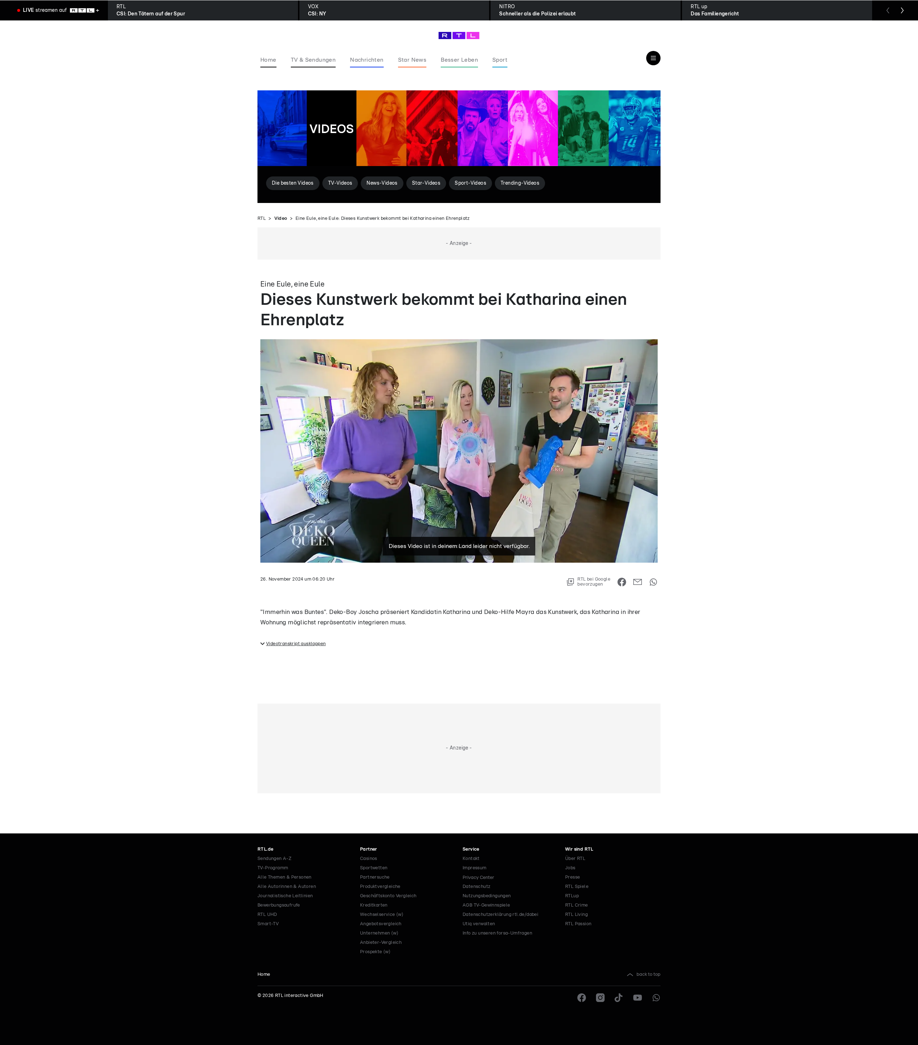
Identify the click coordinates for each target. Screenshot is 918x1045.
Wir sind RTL (579, 849)
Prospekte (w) (375, 952)
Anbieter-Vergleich (381, 942)
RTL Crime (576, 905)
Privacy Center (478, 877)
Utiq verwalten (479, 924)
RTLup (572, 896)
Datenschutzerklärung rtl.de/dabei (500, 914)
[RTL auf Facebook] (581, 997)
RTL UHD (267, 914)
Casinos (368, 858)
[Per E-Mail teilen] (637, 582)
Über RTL (575, 858)
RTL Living (576, 914)
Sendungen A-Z (274, 858)
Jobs (570, 868)
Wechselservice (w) (381, 914)
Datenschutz (476, 886)
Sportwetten (373, 868)
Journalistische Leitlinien (285, 896)
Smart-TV (268, 924)
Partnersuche (375, 877)
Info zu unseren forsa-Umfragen (497, 933)
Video (280, 218)
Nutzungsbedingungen (487, 896)
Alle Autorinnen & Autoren (286, 886)
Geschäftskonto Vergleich (388, 896)
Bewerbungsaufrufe (278, 905)
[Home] (459, 35)
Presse (572, 877)
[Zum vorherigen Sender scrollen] (888, 10)
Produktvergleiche (380, 886)
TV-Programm (272, 868)
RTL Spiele (576, 886)
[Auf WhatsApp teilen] (653, 582)
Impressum (475, 868)
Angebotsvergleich (381, 924)
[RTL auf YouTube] (637, 997)
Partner (368, 849)
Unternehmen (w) (379, 933)
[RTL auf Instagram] (600, 997)
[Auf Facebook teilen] (621, 582)
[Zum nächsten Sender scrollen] (902, 10)
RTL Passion (578, 924)
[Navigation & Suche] (653, 58)
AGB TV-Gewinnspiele (486, 905)
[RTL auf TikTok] (619, 997)
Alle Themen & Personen (284, 877)
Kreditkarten (374, 905)
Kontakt (471, 858)
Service (471, 849)
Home (263, 974)
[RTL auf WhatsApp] (656, 997)
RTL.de (265, 849)
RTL (261, 218)
